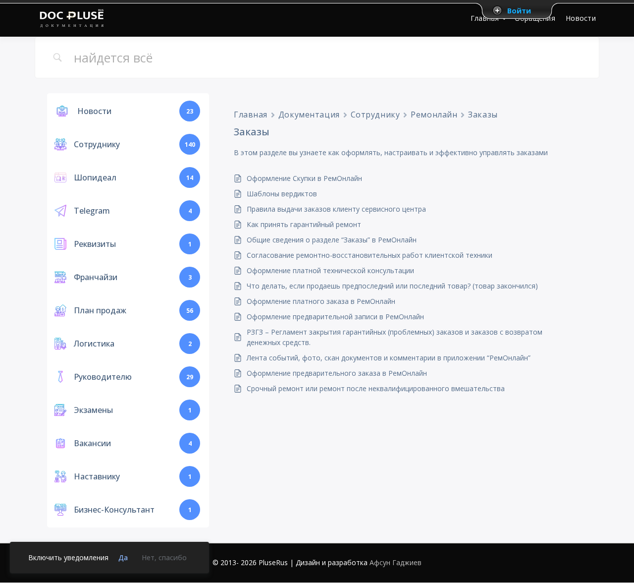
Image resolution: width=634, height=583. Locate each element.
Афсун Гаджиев (396, 562)
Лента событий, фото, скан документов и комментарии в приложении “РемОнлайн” (388, 357)
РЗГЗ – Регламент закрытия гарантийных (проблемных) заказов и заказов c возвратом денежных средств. (394, 337)
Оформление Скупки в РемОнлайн (304, 178)
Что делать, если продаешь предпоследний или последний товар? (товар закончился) (392, 286)
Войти (519, 10)
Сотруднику (375, 114)
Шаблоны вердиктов (282, 193)
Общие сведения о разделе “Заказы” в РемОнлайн (332, 239)
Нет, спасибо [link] (164, 557)
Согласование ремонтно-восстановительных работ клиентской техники (369, 255)
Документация (309, 114)
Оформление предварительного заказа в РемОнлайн (337, 373)
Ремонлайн (434, 114)
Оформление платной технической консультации (330, 270)
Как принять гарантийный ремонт (304, 224)
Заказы (482, 114)
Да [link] (123, 557)
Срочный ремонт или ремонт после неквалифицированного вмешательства (376, 388)
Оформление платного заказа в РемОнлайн (321, 301)
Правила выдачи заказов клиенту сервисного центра (336, 209)
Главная (250, 114)
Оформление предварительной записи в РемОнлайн (335, 316)
